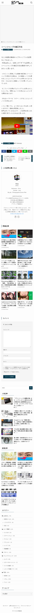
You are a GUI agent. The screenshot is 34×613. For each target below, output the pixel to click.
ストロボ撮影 (9, 565)
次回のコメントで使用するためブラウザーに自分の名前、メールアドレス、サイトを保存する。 (17, 368)
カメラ (7, 559)
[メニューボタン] (2, 2)
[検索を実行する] (31, 387)
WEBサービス (9, 519)
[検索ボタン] (31, 2)
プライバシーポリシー (26, 605)
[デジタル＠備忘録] (17, 2)
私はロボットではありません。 (12, 371)
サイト (5, 361)
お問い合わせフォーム (14, 605)
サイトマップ (17, 607)
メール (5, 355)
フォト (7, 582)
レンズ (7, 545)
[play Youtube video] (17, 126)
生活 (6, 525)
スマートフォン (9, 535)
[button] (3, 151)
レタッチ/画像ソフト (7, 49)
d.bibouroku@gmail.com (17, 213)
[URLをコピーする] (30, 151)
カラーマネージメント (11, 562)
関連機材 (7, 548)
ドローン (7, 552)
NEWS (7, 575)
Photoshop (19, 143)
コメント (6, 329)
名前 (5, 349)
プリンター (8, 542)
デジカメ (7, 539)
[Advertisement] (17, 23)
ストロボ (7, 532)
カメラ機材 (8, 529)
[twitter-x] (18, 217)
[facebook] (15, 217)
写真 (6, 572)
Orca (17, 184)
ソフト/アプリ (8, 522)
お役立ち (7, 516)
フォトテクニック (10, 555)
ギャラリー (5, 605)
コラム (7, 579)
